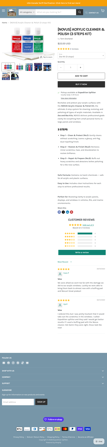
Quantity (61, 62)
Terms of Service (68, 437)
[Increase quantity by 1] (80, 67)
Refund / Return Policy (35, 437)
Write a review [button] (82, 252)
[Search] (79, 12)
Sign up (41, 402)
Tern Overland (66, 39)
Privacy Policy (18, 437)
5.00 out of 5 (88, 225)
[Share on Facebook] (59, 212)
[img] (64, 269)
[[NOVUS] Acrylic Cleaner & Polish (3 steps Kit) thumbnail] (8, 67)
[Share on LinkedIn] (67, 212)
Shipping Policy (53, 437)
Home (4, 23)
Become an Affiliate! (86, 437)
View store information (69, 98)
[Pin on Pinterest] (71, 212)
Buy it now (81, 84)
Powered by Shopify (53, 442)
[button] (64, 49)
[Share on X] (63, 212)
